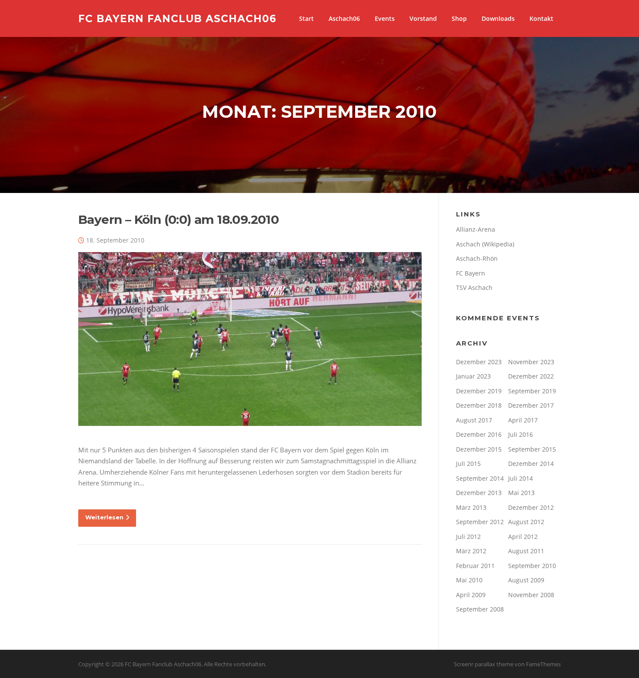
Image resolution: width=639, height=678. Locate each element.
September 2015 (532, 449)
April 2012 (523, 536)
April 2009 (471, 595)
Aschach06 (344, 18)
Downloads (498, 18)
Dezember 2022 (531, 376)
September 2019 (532, 391)
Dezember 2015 (479, 449)
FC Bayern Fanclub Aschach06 (177, 18)
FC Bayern (470, 273)
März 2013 (471, 507)
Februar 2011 (475, 566)
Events (385, 18)
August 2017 (474, 420)
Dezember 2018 (479, 405)
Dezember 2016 (479, 434)
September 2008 (480, 609)
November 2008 (531, 595)
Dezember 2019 (479, 391)
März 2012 (471, 551)
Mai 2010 (469, 580)
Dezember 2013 (479, 493)
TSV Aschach (474, 287)
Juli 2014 (520, 478)
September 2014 (480, 478)
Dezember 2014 (531, 463)
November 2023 (531, 362)
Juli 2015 (468, 463)
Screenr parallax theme (483, 664)
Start (306, 18)
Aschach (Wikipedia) (485, 244)
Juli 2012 (468, 536)
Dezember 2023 (479, 362)
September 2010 (532, 566)
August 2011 (526, 551)
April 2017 (523, 420)
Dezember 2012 (531, 507)
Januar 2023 (473, 376)
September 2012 (480, 522)
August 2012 (526, 522)
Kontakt (541, 18)
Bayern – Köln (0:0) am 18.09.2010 (178, 219)
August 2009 (526, 580)
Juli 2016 (520, 434)
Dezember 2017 (531, 405)
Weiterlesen (104, 517)
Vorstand (423, 18)
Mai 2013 (521, 493)
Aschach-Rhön (477, 258)
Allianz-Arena (475, 229)
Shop (459, 18)
